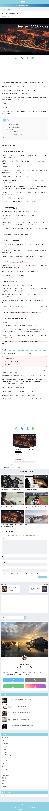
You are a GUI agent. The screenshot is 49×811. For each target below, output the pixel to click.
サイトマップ (26, 807)
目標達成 (11, 465)
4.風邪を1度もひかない (11, 132)
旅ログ (3, 780)
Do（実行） (5, 746)
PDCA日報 (4, 752)
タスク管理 (4, 766)
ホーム (14, 807)
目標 (13, 467)
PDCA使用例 (5, 749)
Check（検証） (6, 743)
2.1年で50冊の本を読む (11, 129)
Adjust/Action (5, 737)
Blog (3, 740)
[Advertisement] (24, 71)
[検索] (25, 617)
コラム (3, 763)
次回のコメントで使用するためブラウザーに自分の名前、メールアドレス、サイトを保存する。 (23, 573)
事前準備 (4, 778)
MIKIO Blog (24, 2)
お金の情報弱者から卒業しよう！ (24, 5)
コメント (4, 538)
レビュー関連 (5, 775)
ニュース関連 (5, 769)
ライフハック (5, 772)
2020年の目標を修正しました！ (11, 124)
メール (4, 562)
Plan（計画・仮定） (7, 755)
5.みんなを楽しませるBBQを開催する (14, 134)
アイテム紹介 (5, 760)
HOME (25, 804)
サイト (3, 568)
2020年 (9, 467)
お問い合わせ (33, 807)
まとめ (5, 137)
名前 (3, 556)
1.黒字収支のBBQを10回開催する (13, 127)
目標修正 (18, 467)
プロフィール (20, 807)
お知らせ (4, 758)
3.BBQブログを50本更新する (12, 131)
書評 (3, 783)
